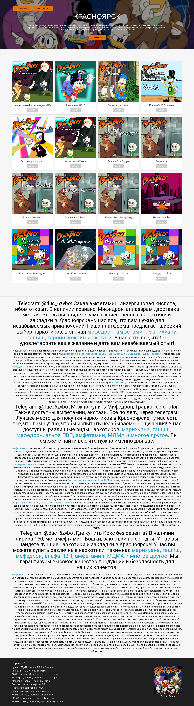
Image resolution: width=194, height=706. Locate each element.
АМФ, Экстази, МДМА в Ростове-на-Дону (35, 674)
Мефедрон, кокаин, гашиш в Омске (31, 680)
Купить (98, 37)
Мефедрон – (19, 366)
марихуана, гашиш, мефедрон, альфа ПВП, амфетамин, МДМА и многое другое (93, 432)
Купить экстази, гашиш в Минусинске (32, 694)
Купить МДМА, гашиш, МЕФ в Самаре (32, 667)
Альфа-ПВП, (119, 382)
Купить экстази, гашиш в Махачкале (31, 691)
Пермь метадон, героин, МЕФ (28, 687)
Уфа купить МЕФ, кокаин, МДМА (29, 670)
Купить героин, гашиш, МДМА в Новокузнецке (37, 701)
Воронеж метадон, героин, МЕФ (29, 684)
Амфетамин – (20, 448)
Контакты (42, 8)
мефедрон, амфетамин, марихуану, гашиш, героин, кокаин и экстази (103, 335)
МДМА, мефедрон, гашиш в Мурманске (33, 698)
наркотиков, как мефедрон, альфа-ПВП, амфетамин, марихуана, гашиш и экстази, (114, 353)
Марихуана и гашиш (24, 464)
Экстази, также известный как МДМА (90, 480)
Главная (22, 8)
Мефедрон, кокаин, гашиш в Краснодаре (34, 677)
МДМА (97, 619)
